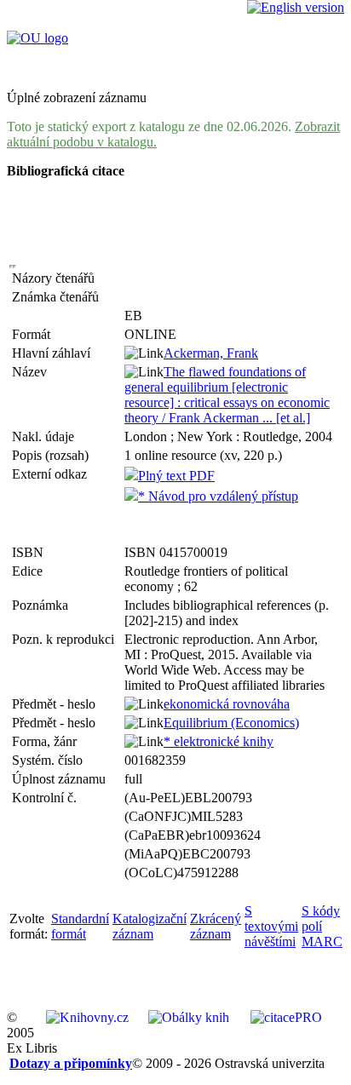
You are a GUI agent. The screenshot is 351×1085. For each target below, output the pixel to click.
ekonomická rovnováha (227, 704)
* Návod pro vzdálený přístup (218, 496)
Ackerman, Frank (211, 353)
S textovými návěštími (271, 926)
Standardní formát (80, 926)
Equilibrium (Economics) (231, 722)
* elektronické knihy (218, 741)
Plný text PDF (176, 475)
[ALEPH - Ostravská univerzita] (37, 38)
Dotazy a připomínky (70, 1063)
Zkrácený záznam (215, 926)
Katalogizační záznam (149, 926)
